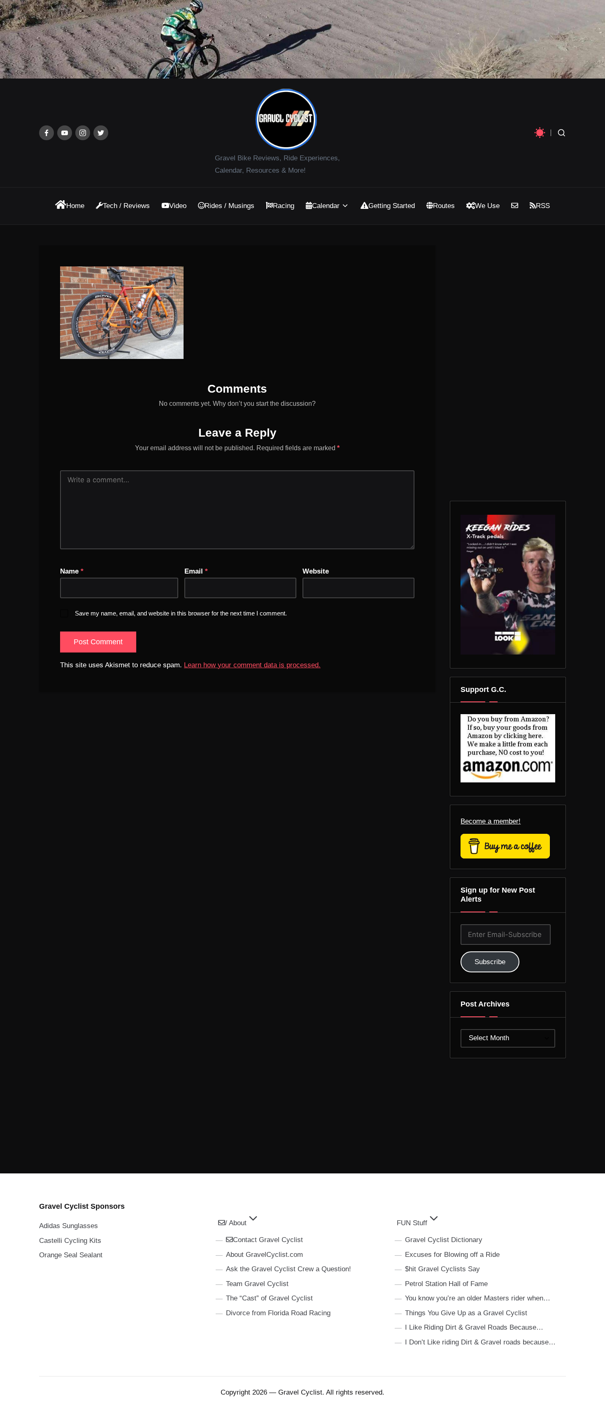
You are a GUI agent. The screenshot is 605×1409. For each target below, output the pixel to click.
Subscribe (490, 962)
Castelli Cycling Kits (70, 1241)
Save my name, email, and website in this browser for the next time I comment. (181, 613)
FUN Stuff (412, 1223)
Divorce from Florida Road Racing (278, 1313)
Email (196, 571)
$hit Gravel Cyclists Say (442, 1269)
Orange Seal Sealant (70, 1255)
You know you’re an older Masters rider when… (477, 1298)
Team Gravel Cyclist (257, 1284)
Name (72, 571)
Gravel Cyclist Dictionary (443, 1240)
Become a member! (491, 821)
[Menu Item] (46, 132)
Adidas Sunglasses (68, 1226)
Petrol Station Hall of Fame (446, 1284)
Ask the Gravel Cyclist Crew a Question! (288, 1269)
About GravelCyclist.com (264, 1255)
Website (315, 571)
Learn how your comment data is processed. (252, 665)
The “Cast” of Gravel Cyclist (269, 1298)
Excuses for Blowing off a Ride (452, 1255)
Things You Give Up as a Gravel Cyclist (466, 1313)
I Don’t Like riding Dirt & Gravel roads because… (480, 1342)
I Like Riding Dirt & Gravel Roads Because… (474, 1327)
